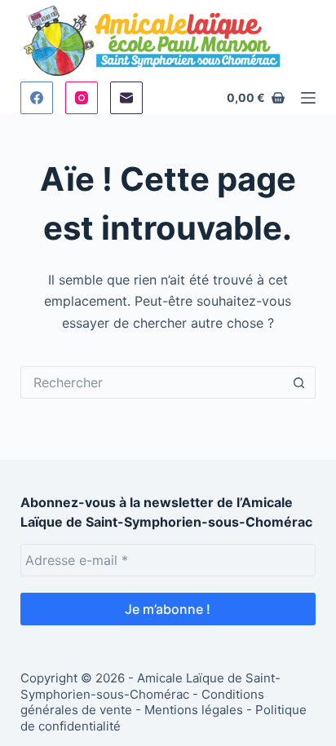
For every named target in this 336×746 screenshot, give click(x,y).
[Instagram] (81, 98)
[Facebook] (36, 98)
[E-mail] (126, 98)
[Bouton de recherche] (299, 382)
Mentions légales (193, 709)
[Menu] (308, 97)
